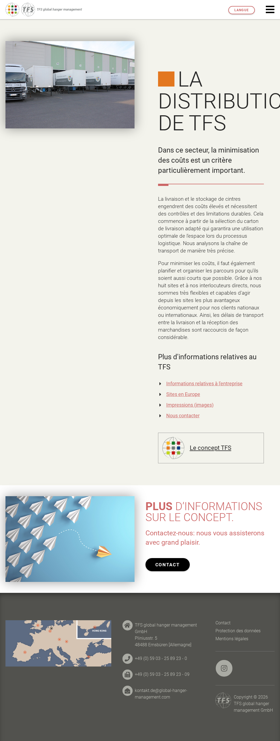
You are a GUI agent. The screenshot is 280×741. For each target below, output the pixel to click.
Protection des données (238, 630)
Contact (167, 564)
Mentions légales (231, 638)
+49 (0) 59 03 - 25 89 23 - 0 (161, 658)
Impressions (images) (190, 405)
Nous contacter (183, 415)
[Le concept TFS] (173, 440)
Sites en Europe (183, 394)
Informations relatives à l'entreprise (204, 383)
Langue (241, 10)
